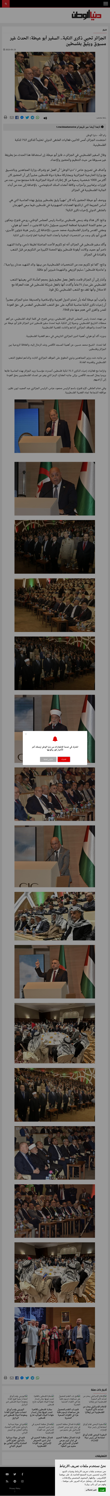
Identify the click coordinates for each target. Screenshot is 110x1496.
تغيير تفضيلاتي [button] (91, 1489)
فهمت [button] (102, 1489)
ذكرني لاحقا (48, 759)
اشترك (63, 759)
